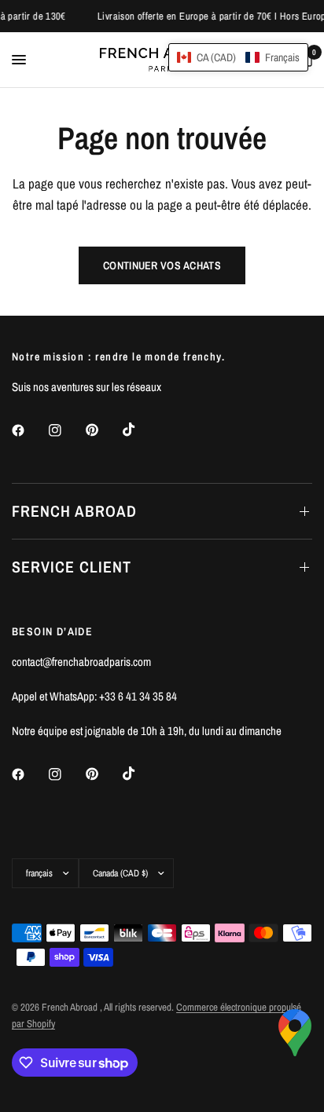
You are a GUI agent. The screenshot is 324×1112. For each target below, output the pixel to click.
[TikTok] (140, 429)
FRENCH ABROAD (74, 510)
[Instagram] (66, 430)
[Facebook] (29, 430)
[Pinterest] (103, 430)
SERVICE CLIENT (71, 566)
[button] (238, 57)
